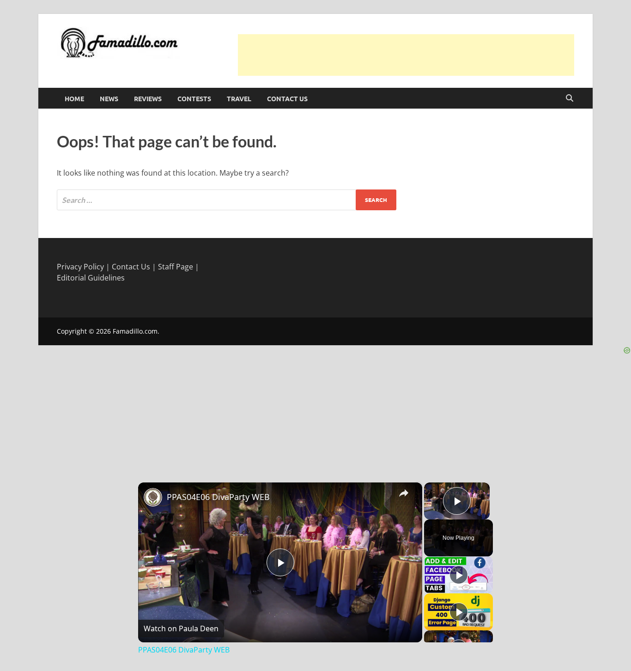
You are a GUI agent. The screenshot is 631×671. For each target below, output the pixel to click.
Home (74, 98)
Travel (239, 98)
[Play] (458, 575)
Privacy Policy (80, 267)
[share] (403, 492)
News (109, 98)
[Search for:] (226, 199)
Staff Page (175, 267)
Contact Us (287, 98)
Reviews (148, 98)
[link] (153, 497)
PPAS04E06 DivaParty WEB (218, 496)
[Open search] (569, 98)
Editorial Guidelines (91, 278)
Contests (194, 98)
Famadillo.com (135, 331)
